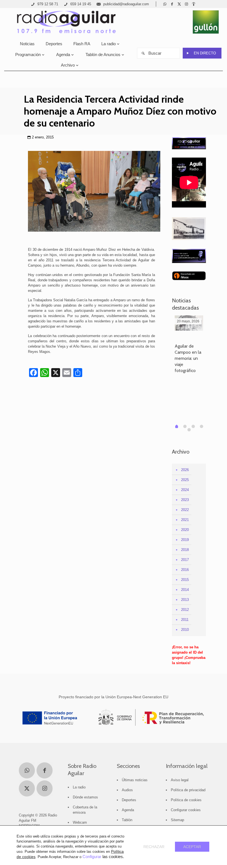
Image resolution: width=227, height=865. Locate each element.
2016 (185, 570)
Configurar (91, 856)
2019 (185, 540)
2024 (185, 490)
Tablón (127, 820)
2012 (185, 610)
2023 (185, 500)
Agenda (128, 810)
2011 (185, 620)
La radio (79, 787)
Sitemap (177, 820)
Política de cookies (186, 800)
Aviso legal (180, 780)
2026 (185, 470)
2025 (185, 480)
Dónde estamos (85, 797)
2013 (185, 600)
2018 (185, 550)
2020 (185, 530)
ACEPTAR (192, 846)
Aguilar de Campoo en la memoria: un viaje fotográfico (188, 358)
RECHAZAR (153, 846)
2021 (185, 520)
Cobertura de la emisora (85, 810)
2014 (185, 590)
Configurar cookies (186, 810)
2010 (185, 630)
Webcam (80, 822)
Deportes (129, 800)
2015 (185, 580)
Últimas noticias (135, 780)
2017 (185, 560)
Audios (127, 790)
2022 (185, 510)
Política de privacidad (188, 790)
